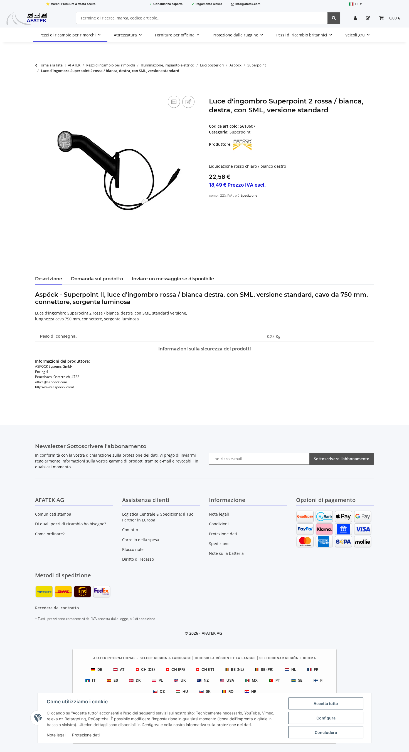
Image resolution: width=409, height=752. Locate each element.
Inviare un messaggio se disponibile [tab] (173, 278)
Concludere (326, 732)
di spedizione (145, 618)
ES (116, 680)
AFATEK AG (212, 633)
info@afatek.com (247, 4)
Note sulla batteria (226, 553)
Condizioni (219, 523)
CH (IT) (207, 669)
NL (293, 669)
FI (322, 680)
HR (253, 691)
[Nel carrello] (39, 88)
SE (300, 680)
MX (255, 680)
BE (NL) (237, 669)
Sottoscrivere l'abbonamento (341, 458)
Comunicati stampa (53, 514)
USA (230, 680)
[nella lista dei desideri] (188, 102)
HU (185, 691)
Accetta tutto (326, 703)
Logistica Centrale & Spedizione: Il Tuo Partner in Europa (157, 517)
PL (161, 680)
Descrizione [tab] (48, 278)
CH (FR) (178, 669)
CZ (162, 691)
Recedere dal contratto (57, 607)
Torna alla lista (51, 65)
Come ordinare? (50, 533)
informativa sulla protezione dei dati (218, 724)
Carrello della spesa (140, 539)
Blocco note (133, 549)
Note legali (56, 735)
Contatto (130, 529)
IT (94, 680)
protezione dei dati (140, 455)
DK (138, 680)
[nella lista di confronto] (174, 102)
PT (277, 680)
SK (208, 691)
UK (183, 680)
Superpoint (240, 132)
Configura (326, 718)
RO (230, 691)
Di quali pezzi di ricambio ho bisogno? (70, 523)
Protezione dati (86, 735)
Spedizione (248, 195)
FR (316, 669)
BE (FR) (267, 669)
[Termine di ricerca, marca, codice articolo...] (333, 18)
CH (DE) (148, 669)
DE (99, 669)
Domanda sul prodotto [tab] (97, 278)
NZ (206, 680)
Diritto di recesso (138, 559)
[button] (355, 18)
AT (122, 669)
